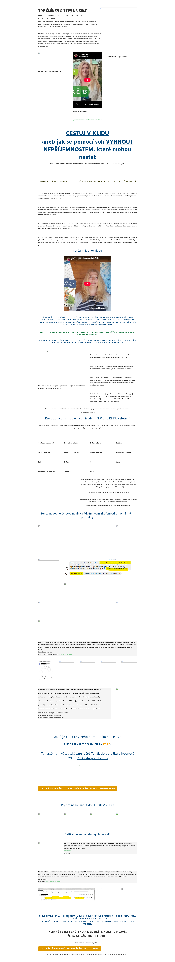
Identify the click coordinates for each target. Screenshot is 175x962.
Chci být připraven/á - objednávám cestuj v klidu (70, 949)
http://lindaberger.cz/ (65, 654)
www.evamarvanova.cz (53, 882)
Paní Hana (67, 850)
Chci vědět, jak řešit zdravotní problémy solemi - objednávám (78, 789)
